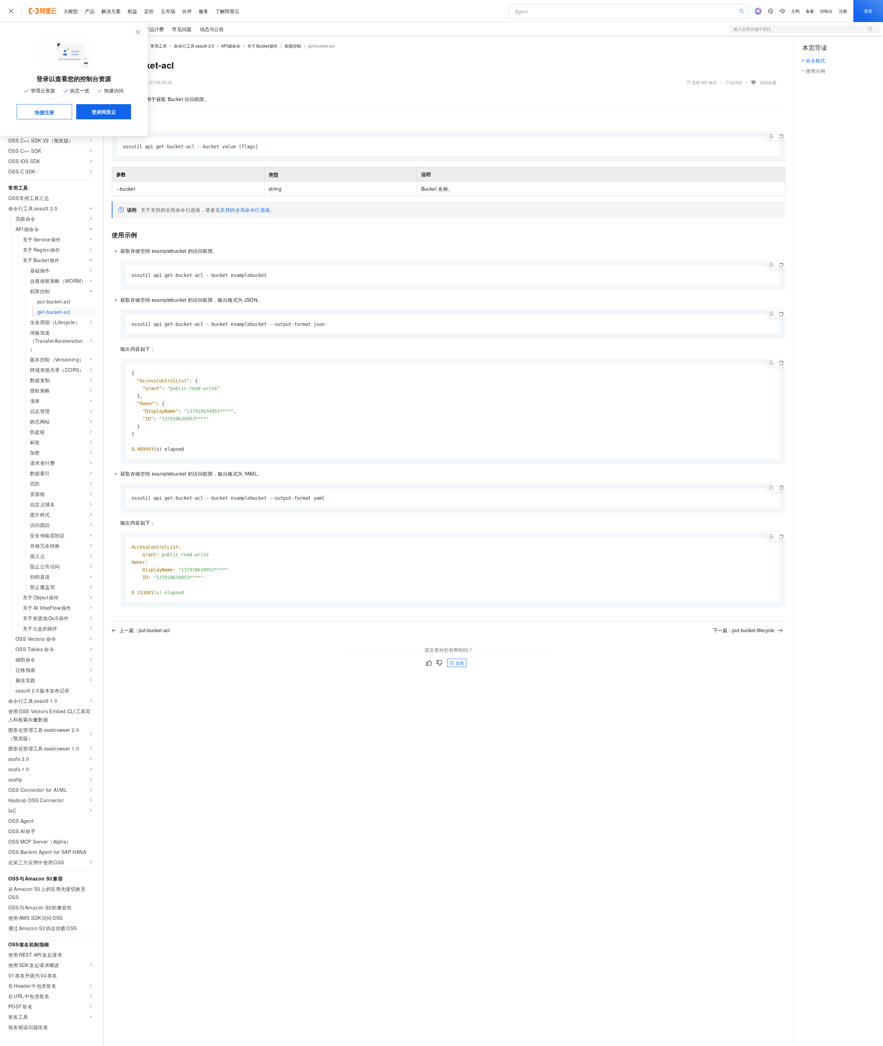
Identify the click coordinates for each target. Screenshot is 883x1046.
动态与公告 (212, 29)
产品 (90, 11)
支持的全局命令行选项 (245, 209)
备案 (810, 11)
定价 (149, 11)
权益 (132, 11)
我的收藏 (768, 82)
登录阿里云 (104, 111)
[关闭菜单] (11, 11)
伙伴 (187, 11)
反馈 (460, 663)
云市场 (168, 11)
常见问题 (181, 29)
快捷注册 (44, 112)
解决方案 (111, 11)
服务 (203, 11)
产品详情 (734, 82)
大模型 (70, 11)
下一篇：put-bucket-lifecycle (743, 630)
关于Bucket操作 (262, 46)
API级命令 (231, 46)
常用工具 (158, 46)
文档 (795, 11)
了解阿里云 (227, 11)
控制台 (826, 11)
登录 (868, 11)
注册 (843, 11)
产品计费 (154, 29)
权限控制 (293, 46)
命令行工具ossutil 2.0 (194, 46)
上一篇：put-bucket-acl (144, 630)
